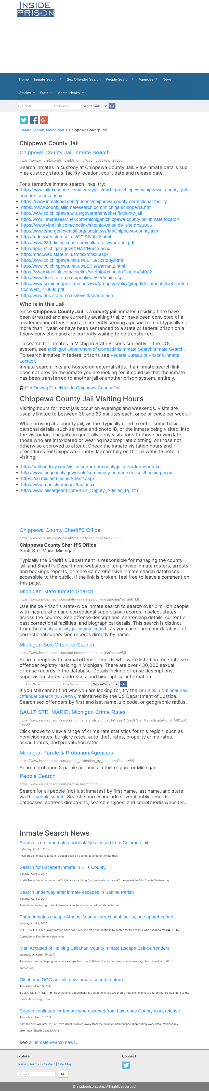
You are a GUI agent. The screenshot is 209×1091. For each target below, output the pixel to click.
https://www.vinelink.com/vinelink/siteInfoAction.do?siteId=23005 (86, 225)
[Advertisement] (135, 35)
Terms (34, 1064)
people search (50, 796)
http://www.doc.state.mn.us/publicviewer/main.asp (71, 277)
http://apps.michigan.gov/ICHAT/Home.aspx (65, 248)
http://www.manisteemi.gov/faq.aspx (57, 484)
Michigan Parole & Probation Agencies (66, 753)
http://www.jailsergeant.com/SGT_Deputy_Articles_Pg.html (80, 490)
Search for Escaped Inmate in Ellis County (63, 867)
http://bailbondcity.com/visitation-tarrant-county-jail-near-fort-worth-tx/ (91, 466)
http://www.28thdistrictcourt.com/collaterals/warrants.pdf (77, 242)
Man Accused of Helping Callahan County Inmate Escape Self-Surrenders (94, 948)
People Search (38, 776)
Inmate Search (32, 130)
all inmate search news (52, 1042)
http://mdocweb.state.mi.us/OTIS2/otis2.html (66, 236)
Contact (48, 1064)
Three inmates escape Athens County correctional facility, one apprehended (96, 916)
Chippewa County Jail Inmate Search (65, 152)
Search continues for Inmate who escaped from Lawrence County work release (100, 1010)
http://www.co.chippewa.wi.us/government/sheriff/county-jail (81, 213)
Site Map (65, 1064)
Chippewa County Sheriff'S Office (60, 530)
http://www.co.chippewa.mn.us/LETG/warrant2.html (73, 266)
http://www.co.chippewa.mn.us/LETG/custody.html (72, 260)
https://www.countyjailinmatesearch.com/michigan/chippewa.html (87, 207)
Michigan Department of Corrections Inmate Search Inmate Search (116, 349)
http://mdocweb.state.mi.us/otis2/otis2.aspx (65, 254)
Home (21, 1064)
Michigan (56, 130)
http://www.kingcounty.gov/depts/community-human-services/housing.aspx (96, 472)
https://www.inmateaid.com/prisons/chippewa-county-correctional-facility (94, 201)
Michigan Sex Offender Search (57, 645)
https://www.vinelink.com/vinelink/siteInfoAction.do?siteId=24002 (86, 271)
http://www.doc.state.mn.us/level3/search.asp (67, 295)
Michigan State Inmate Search (56, 591)
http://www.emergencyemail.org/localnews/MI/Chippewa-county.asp (89, 231)
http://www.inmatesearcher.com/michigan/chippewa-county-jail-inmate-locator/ (100, 219)
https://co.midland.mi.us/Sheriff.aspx (58, 478)
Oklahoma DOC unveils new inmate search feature (71, 979)
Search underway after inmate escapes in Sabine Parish (77, 892)
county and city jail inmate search (74, 628)
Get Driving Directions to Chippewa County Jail (72, 387)
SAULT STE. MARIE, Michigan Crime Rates (73, 712)
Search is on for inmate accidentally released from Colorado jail (84, 842)
